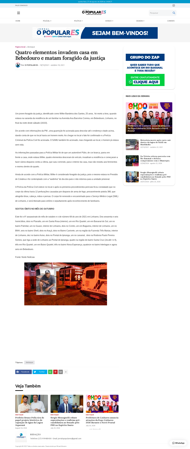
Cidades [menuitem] (139, 21)
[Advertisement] (64, 90)
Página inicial (20, 47)
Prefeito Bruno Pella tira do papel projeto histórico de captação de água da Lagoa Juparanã (29, 421)
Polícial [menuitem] (46, 21)
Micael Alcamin (61, 446)
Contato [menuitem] (171, 21)
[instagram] (174, 5)
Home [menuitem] (18, 21)
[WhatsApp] (50, 372)
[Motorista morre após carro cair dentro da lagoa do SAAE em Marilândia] (132, 144)
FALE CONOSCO (21, 5)
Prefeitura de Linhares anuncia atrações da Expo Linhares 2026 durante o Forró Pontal (102, 420)
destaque (31, 47)
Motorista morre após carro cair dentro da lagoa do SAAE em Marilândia (155, 142)
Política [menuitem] (77, 21)
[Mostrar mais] (66, 372)
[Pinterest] (55, 372)
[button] (18, 13)
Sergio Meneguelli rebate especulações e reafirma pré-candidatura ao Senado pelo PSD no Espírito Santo (65, 421)
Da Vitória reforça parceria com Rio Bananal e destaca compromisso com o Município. (155, 158)
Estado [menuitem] (108, 21)
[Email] (60, 372)
